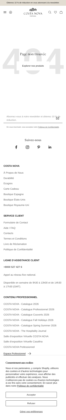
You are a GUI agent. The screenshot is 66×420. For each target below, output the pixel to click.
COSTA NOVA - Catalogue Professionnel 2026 (29, 309)
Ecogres (8, 183)
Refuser (31, 403)
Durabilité (9, 178)
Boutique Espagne (14, 194)
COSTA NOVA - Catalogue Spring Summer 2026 (30, 325)
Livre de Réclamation (15, 244)
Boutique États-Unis (14, 199)
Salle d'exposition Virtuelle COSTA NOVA (26, 336)
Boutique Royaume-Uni (16, 205)
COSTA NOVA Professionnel (19, 347)
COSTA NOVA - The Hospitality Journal (25, 330)
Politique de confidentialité (30, 386)
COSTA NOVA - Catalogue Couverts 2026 (26, 314)
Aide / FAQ (9, 228)
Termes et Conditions (15, 238)
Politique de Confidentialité (48, 127)
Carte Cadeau (11, 188)
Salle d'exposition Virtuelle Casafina (23, 341)
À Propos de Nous (14, 172)
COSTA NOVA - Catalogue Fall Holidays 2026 (29, 320)
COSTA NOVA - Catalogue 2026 (21, 304)
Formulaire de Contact (16, 222)
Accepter (31, 394)
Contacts (8, 233)
